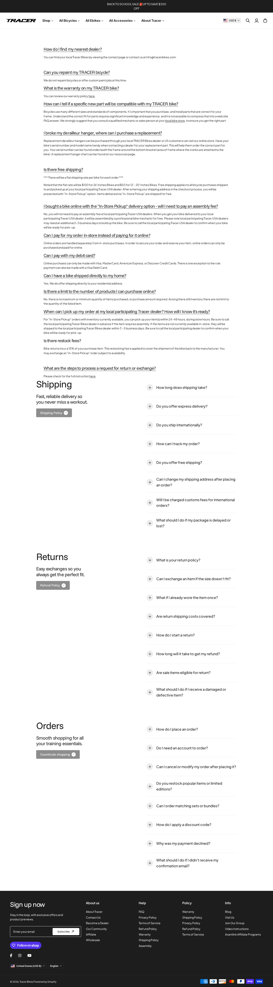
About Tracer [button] (151, 20)
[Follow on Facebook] (11, 955)
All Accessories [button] (121, 20)
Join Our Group (234, 923)
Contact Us (93, 917)
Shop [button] (46, 20)
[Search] (248, 21)
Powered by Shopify (44, 981)
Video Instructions (237, 929)
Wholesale (93, 940)
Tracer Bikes (26, 981)
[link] (54, 412)
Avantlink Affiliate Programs (243, 934)
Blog (228, 911)
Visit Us (229, 917)
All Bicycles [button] (68, 20)
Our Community (96, 929)
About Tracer (94, 911)
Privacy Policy (148, 917)
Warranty (145, 934)
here (92, 96)
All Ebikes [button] (93, 20)
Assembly (145, 945)
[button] (232, 20)
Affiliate (91, 934)
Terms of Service (149, 923)
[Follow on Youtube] (29, 955)
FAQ (141, 911)
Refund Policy (148, 929)
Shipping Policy (149, 940)
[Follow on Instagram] (19, 955)
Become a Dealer (97, 923)
